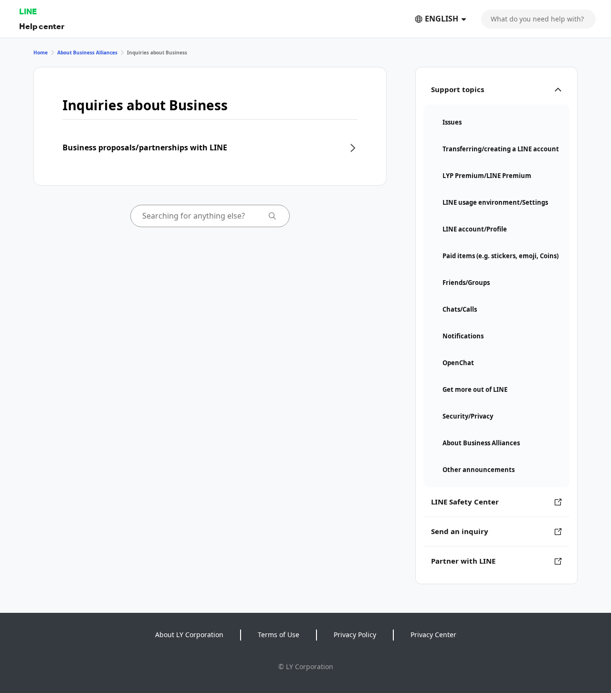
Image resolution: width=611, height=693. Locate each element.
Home (40, 52)
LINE (28, 11)
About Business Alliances (87, 52)
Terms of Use (278, 634)
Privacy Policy (355, 634)
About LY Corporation (189, 634)
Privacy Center (433, 634)
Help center (41, 26)
